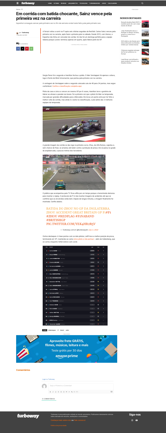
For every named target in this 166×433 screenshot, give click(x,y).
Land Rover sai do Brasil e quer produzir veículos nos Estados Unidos (130, 61)
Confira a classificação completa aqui (66, 86)
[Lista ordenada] (61, 392)
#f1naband (84, 216)
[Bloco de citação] (66, 392)
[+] (77, 391)
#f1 (108, 212)
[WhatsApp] (31, 49)
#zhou (51, 216)
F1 (22, 9)
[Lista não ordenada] (63, 392)
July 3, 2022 (93, 230)
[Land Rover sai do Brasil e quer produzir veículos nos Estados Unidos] (145, 61)
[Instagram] (132, 420)
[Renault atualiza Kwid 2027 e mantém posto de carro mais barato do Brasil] (145, 24)
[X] (22, 49)
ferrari (62, 330)
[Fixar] (58, 392)
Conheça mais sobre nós (61, 420)
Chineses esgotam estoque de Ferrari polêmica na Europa (130, 52)
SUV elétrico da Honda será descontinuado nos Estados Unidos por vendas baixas (130, 42)
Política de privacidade (58, 425)
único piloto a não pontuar (83, 239)
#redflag (66, 216)
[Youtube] (136, 420)
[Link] (72, 392)
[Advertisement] (79, 59)
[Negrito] (50, 392)
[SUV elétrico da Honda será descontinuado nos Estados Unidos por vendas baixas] (145, 43)
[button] (142, 3)
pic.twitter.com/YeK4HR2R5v (70, 224)
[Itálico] (53, 392)
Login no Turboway (48, 379)
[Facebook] (18, 49)
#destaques (52, 330)
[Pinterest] (27, 49)
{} (74, 391)
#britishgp (55, 220)
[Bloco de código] (69, 392)
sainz (67, 330)
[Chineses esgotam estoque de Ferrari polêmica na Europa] (145, 52)
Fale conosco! (79, 420)
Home (18, 9)
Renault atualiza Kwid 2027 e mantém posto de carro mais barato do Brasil (130, 23)
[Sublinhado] (55, 392)
